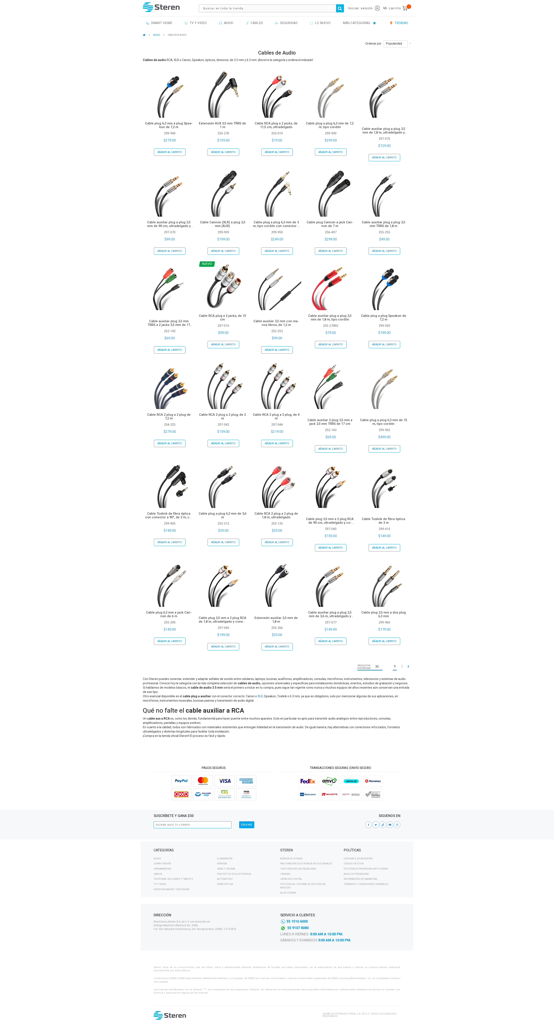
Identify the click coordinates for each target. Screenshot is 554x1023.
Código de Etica (354, 863)
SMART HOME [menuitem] (160, 23)
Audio (157, 858)
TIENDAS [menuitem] (400, 23)
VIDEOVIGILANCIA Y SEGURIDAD (172, 889)
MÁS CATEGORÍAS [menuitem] (356, 23)
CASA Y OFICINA (226, 869)
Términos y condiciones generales (366, 884)
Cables (158, 874)
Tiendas (285, 874)
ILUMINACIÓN (224, 858)
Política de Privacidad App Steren (366, 869)
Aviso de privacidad (356, 874)
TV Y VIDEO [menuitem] (197, 23)
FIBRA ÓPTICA (225, 884)
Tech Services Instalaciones (298, 869)
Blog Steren (288, 893)
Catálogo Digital (291, 879)
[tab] (214, 851)
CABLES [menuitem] (256, 23)
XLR (260, 696)
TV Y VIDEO (160, 884)
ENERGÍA (222, 863)
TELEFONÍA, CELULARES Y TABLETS (173, 879)
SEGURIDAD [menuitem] (288, 23)
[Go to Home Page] (144, 35)
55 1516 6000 (297, 921)
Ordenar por (373, 44)
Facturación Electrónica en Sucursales (306, 863)
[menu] (277, 23)
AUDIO (157, 35)
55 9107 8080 (298, 928)
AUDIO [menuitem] (227, 23)
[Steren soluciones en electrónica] (161, 7)
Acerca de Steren (291, 858)
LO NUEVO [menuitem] (321, 23)
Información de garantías (360, 879)
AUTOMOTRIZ (225, 879)
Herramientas (162, 869)
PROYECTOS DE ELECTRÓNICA (234, 874)
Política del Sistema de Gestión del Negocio (303, 885)
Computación (162, 863)
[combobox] (273, 8)
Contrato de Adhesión (358, 858)
